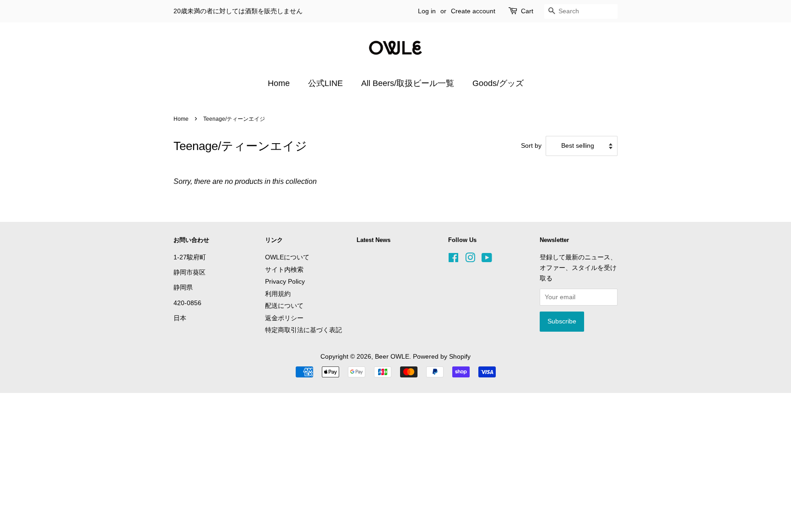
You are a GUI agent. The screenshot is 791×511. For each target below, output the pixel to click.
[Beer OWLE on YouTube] (487, 259)
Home (279, 83)
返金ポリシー (284, 318)
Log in (427, 11)
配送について (284, 305)
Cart (527, 11)
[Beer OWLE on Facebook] (453, 259)
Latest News (373, 240)
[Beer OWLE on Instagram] (470, 259)
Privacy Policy (285, 281)
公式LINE (325, 83)
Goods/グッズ (498, 83)
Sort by (531, 145)
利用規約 (278, 293)
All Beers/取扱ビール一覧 (407, 83)
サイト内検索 (284, 269)
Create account (473, 11)
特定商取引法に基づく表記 (303, 330)
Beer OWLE (392, 356)
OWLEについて (287, 257)
